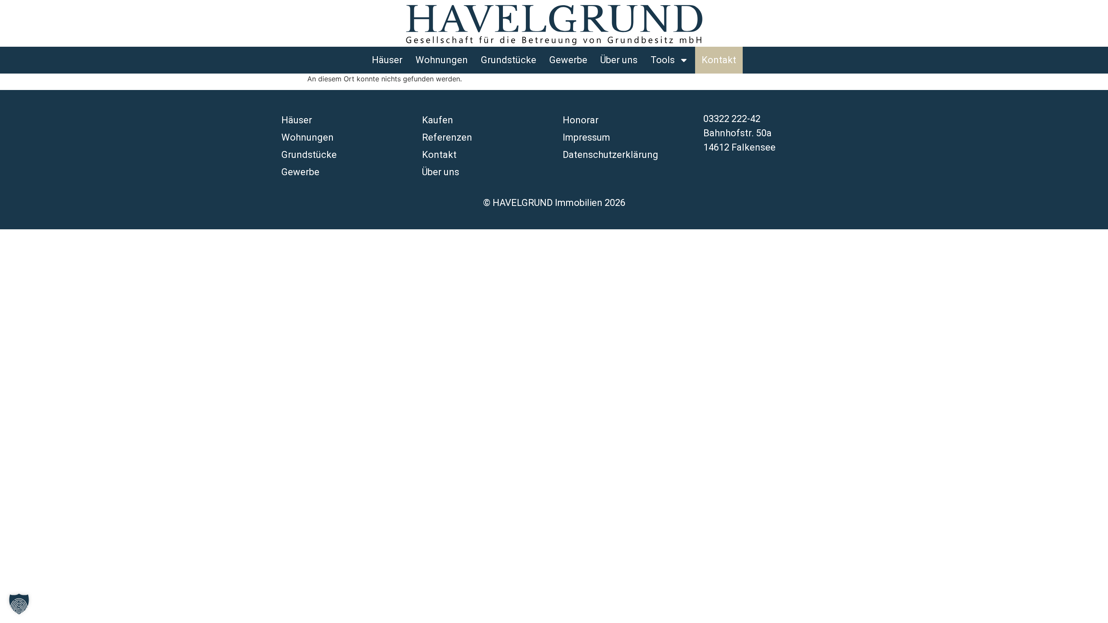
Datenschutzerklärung (610, 154)
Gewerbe (568, 60)
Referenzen (447, 137)
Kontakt (719, 60)
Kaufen (437, 120)
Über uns (619, 60)
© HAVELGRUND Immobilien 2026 (554, 202)
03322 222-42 (731, 118)
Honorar (581, 120)
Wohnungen (442, 60)
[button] (19, 604)
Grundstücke (508, 60)
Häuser (387, 60)
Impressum (586, 137)
